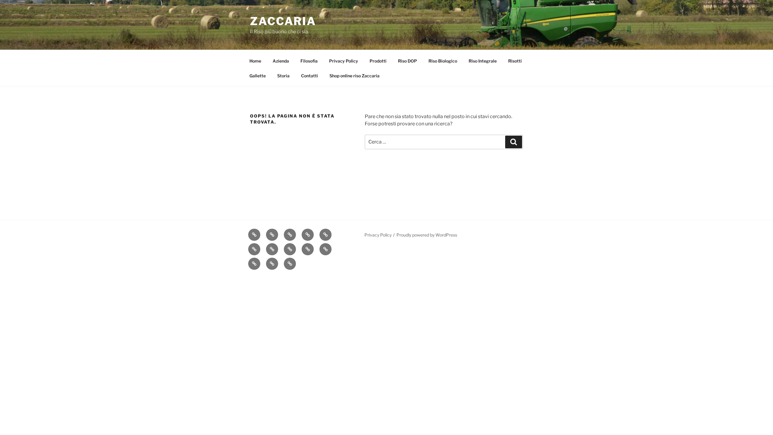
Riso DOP (407, 60)
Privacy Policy (343, 60)
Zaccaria (283, 21)
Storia (283, 75)
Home (255, 60)
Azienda (281, 60)
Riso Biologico (442, 60)
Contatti (309, 75)
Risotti (515, 60)
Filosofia (309, 60)
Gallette (257, 75)
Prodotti (378, 60)
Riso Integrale (483, 60)
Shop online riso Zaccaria (354, 75)
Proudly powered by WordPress (426, 234)
